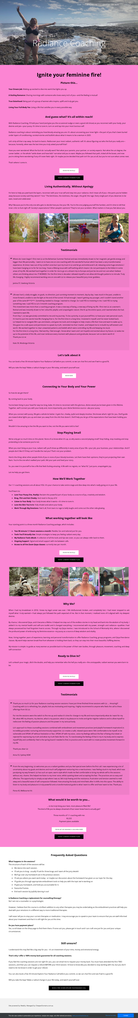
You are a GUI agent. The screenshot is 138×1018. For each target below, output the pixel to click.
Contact (127, 5)
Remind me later (111, 1015)
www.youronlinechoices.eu (80, 1016)
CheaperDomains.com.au (44, 1006)
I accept (125, 1015)
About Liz (106, 5)
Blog (117, 5)
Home (79, 5)
